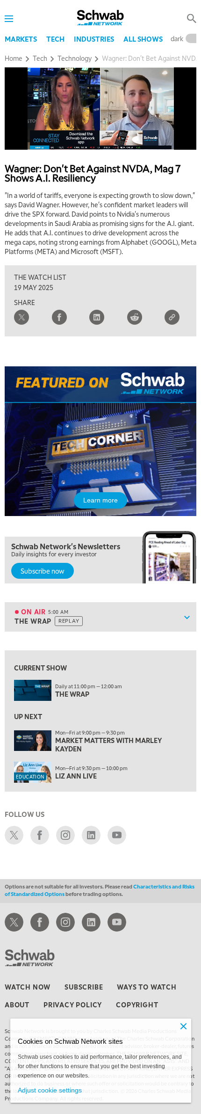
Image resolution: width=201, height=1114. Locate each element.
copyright (137, 1004)
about (17, 1004)
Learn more (100, 500)
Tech (55, 39)
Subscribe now (43, 571)
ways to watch (146, 987)
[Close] (183, 1026)
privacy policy (72, 1004)
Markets (21, 39)
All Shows (143, 39)
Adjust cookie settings (50, 1090)
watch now (27, 987)
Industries (94, 39)
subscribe (84, 987)
